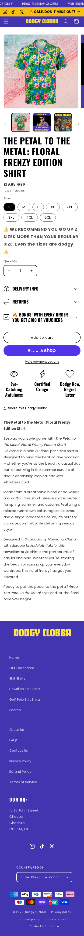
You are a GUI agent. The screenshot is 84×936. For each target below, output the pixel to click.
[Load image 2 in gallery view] (41, 122)
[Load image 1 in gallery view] (20, 122)
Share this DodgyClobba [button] (27, 408)
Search (15, 710)
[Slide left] (5, 123)
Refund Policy (20, 771)
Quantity (10, 261)
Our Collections (22, 668)
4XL (29, 217)
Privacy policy (61, 912)
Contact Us (18, 750)
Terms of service (56, 919)
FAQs (13, 740)
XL (53, 207)
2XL (70, 207)
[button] (6, 21)
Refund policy (30, 919)
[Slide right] (79, 123)
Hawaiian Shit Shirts (25, 689)
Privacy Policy (20, 761)
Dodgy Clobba (35, 912)
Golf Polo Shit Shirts (25, 699)
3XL (11, 217)
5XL (48, 217)
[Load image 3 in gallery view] (63, 122)
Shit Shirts (17, 678)
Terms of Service (23, 782)
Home (14, 657)
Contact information (44, 926)
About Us (16, 729)
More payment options (42, 362)
